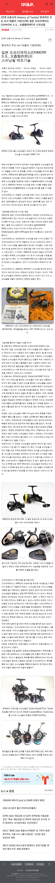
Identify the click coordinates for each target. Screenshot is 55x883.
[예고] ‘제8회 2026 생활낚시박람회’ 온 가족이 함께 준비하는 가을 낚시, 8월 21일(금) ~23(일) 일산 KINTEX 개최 (26, 834)
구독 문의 (44, 11)
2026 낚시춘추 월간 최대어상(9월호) (19, 808)
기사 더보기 (48, 790)
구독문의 (29, 864)
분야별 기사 (27, 11)
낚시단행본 (16, 864)
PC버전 (40, 864)
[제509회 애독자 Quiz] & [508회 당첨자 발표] (24, 800)
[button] (50, 40)
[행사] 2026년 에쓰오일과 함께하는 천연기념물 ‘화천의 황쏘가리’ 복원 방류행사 (26, 847)
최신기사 (10, 11)
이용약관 (20, 870)
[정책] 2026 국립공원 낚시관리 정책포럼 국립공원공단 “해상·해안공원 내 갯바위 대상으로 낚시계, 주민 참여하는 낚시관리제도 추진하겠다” (26, 819)
